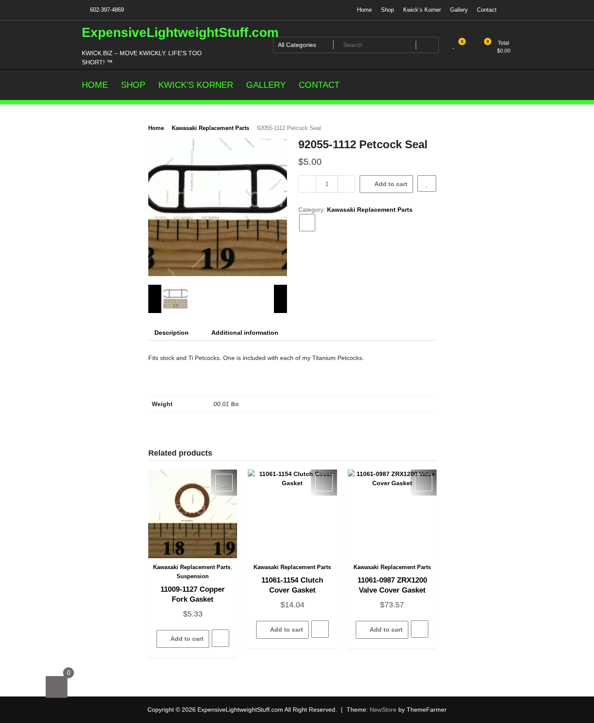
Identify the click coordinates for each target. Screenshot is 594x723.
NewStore (383, 709)
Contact (487, 10)
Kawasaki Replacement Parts (210, 128)
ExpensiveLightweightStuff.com (180, 32)
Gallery (459, 10)
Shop (387, 10)
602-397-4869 (106, 10)
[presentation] (154, 299)
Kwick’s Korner (422, 10)
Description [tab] (171, 332)
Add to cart (390, 183)
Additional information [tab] (244, 332)
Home (364, 10)
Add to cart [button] (187, 638)
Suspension (193, 576)
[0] (56, 687)
